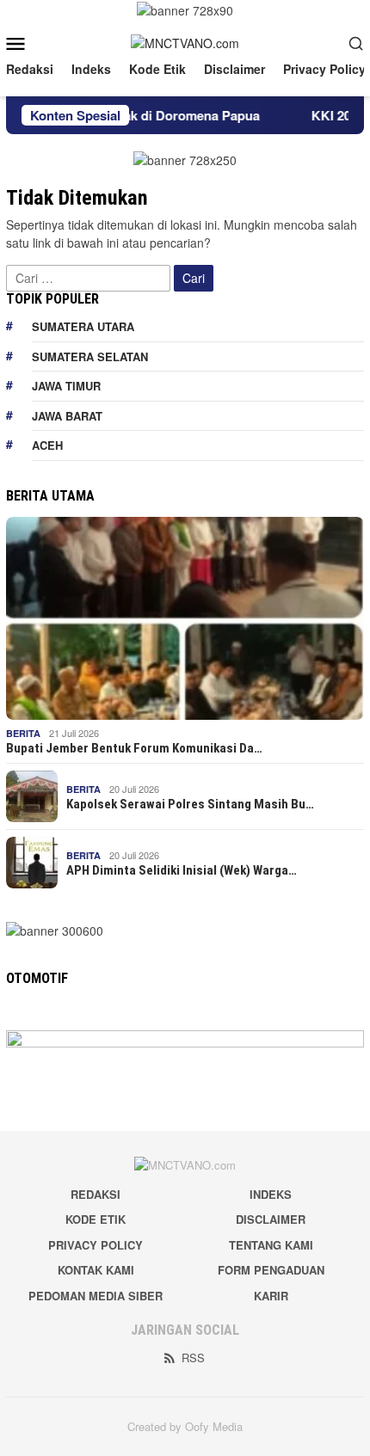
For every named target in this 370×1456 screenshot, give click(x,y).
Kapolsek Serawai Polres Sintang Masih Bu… (190, 804)
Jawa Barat (67, 416)
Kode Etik (95, 1219)
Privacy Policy (95, 1245)
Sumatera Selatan (90, 356)
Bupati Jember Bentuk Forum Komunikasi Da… (134, 748)
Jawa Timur (66, 386)
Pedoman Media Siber (95, 1295)
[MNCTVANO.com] (185, 41)
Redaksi (95, 1194)
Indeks (271, 1194)
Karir (271, 1295)
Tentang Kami (271, 1245)
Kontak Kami (96, 1270)
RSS (193, 1357)
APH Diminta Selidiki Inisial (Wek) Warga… (181, 870)
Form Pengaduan (271, 1270)
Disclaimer (270, 1219)
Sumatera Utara (83, 326)
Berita (23, 733)
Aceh (47, 445)
